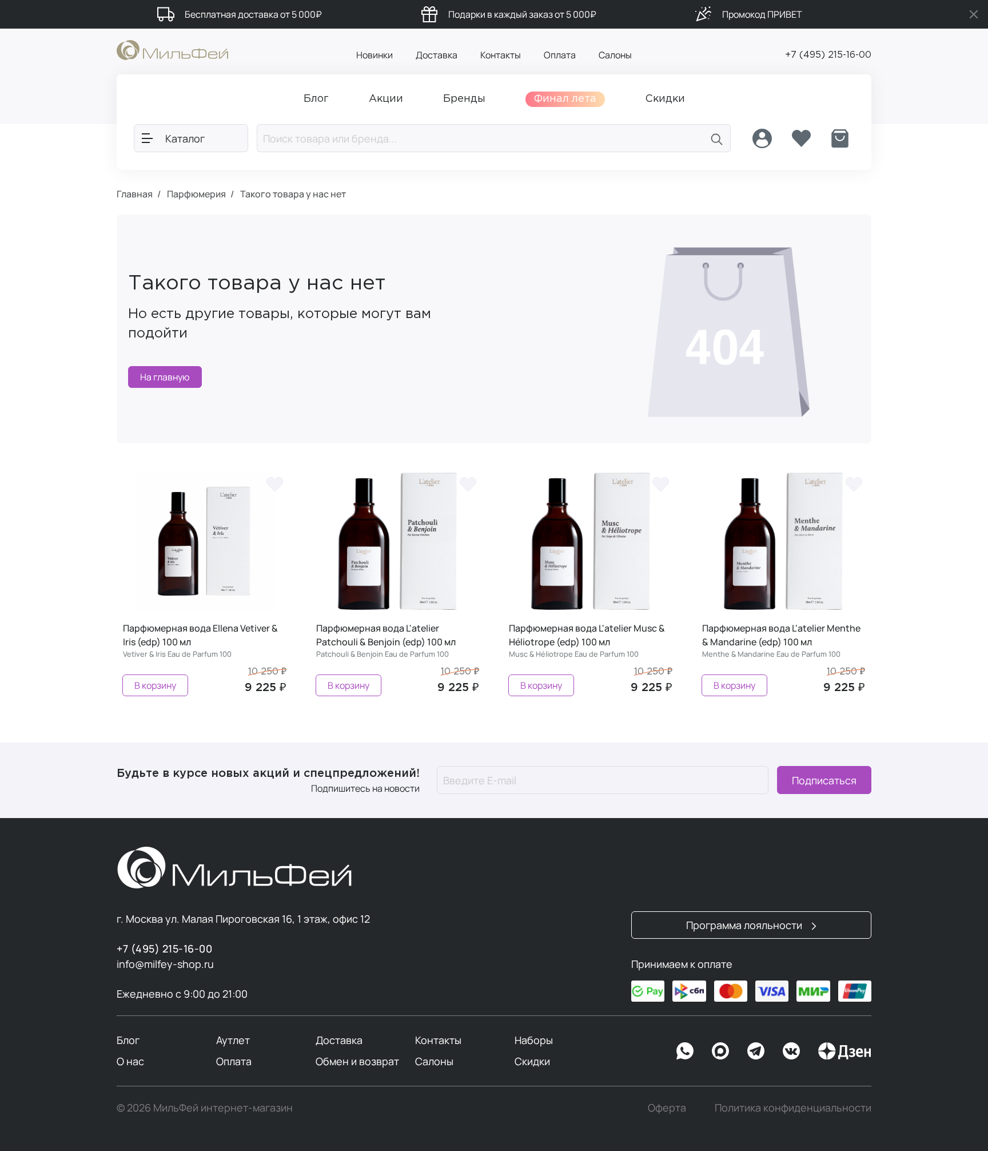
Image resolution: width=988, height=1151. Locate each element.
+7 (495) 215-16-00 (828, 55)
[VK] (791, 1051)
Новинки (374, 55)
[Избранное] (801, 138)
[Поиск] (717, 138)
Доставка (436, 55)
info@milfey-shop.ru (165, 964)
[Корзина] (840, 138)
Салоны (615, 55)
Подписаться (824, 780)
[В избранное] (275, 484)
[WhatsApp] (685, 1051)
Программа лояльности (745, 925)
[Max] (720, 1051)
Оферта (667, 1107)
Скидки (532, 1061)
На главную (165, 377)
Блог (128, 1040)
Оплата (560, 55)
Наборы (534, 1040)
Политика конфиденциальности (793, 1107)
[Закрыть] (973, 14)
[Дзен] (844, 1051)
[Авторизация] (762, 138)
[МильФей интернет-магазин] (172, 49)
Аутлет (233, 1040)
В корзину (155, 685)
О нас (130, 1061)
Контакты (500, 55)
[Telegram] (756, 1051)
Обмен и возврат (357, 1061)
